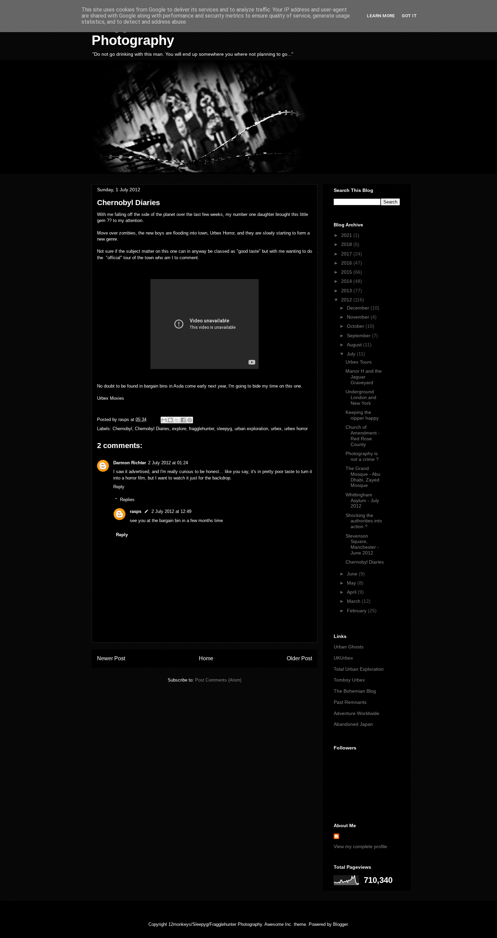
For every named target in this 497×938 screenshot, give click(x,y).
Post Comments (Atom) (218, 680)
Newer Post (111, 658)
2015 (347, 272)
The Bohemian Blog (355, 691)
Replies (127, 499)
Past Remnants (350, 702)
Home (206, 658)
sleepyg (224, 428)
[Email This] (164, 420)
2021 (347, 235)
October (356, 326)
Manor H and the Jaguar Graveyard (364, 376)
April (352, 592)
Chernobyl (122, 428)
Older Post (299, 658)
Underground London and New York (361, 397)
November (359, 317)
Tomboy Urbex (349, 680)
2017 (347, 253)
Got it (409, 15)
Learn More (381, 15)
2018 (347, 244)
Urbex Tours (359, 362)
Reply (118, 486)
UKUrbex (343, 658)
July (352, 353)
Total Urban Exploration (359, 669)
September (359, 335)
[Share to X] (176, 420)
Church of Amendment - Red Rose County (363, 435)
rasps (135, 511)
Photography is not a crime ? (362, 456)
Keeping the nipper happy (362, 415)
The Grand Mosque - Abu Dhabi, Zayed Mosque (363, 477)
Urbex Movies (110, 398)
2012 (347, 299)
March (354, 601)
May (352, 583)
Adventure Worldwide (356, 713)
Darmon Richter (129, 462)
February (357, 610)
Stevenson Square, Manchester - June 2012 (362, 544)
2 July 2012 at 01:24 (168, 462)
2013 (347, 290)
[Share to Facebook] (183, 420)
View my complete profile (360, 846)
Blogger (340, 924)
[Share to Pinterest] (189, 420)
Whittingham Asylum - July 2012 (362, 500)
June (353, 573)
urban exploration (251, 428)
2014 (347, 281)
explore (179, 428)
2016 (347, 263)
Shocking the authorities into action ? (364, 521)
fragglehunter (201, 428)
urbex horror (296, 428)
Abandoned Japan (353, 724)
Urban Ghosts (348, 646)
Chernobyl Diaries (152, 428)
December (359, 308)
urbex (276, 428)
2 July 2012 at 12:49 (171, 511)
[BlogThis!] (170, 420)
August (355, 344)
